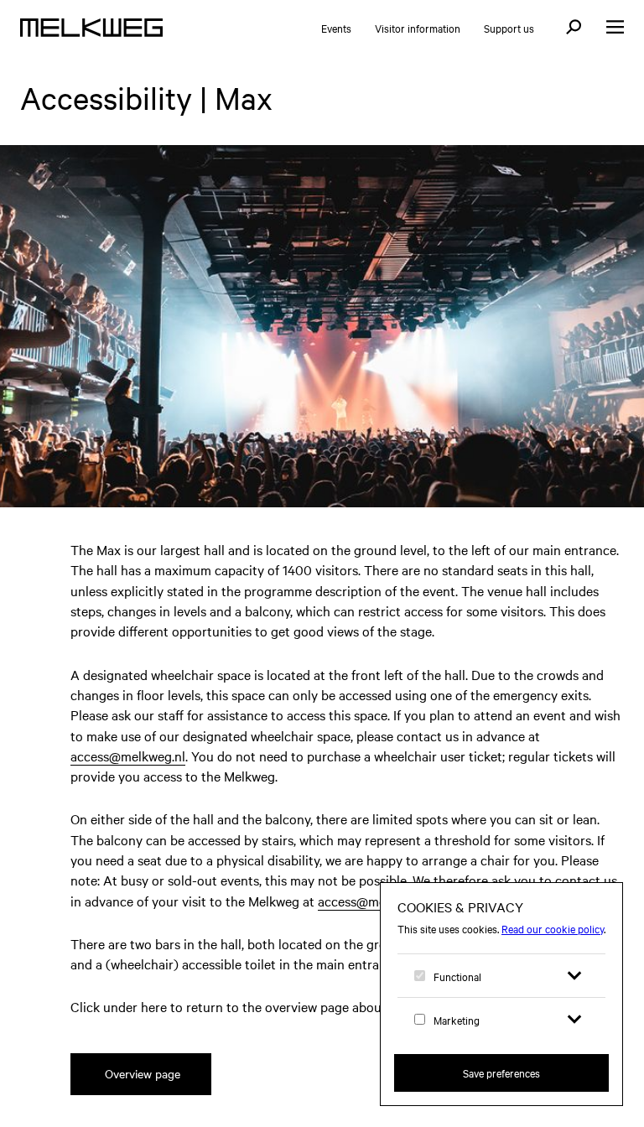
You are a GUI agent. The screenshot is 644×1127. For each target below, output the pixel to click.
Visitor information (417, 27)
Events (336, 27)
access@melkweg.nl (127, 755)
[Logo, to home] (91, 27)
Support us (509, 27)
